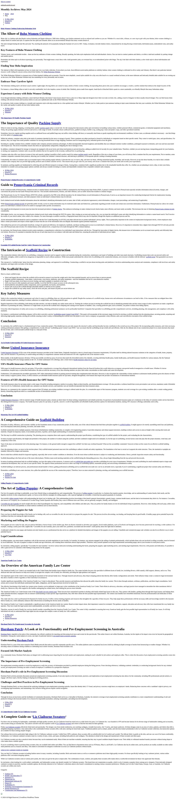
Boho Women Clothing (36, 33)
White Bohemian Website (52, 72)
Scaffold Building (52, 420)
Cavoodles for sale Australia (10, 504)
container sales (17, 135)
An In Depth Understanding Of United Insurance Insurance (21, 343)
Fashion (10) (9, 774)
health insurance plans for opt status (85, 360)
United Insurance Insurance (29, 347)
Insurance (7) (9, 777)
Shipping (8, 112)
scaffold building (125, 424)
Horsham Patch (12, 629)
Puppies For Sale (10, 477)
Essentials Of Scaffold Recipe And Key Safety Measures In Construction (25, 245)
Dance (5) (8, 783)
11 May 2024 (9, 615)
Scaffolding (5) (10, 785)
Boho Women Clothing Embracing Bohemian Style (18, 28)
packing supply (45, 128)
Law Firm (8, 555)
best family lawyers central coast (46, 592)
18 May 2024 (9, 474)
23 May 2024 (9, 333)
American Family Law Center (11, 560)
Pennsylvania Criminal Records (36, 185)
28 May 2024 (9, 170)
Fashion (7, 23)
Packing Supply (50, 123)
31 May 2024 (9, 19)
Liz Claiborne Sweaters (49, 716)
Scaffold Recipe (37, 250)
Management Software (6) (13, 781)
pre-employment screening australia (64, 636)
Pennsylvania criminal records (14, 204)
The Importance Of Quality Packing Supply (16, 118)
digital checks (57, 209)
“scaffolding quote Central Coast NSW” (66, 314)
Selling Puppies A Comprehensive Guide (15, 483)
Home (7, 14)
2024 (12, 14)
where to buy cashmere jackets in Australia (14, 750)
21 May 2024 (9, 405)
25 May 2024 (9, 235)
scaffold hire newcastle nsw (84, 461)
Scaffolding (8, 239)
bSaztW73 (8, 21)
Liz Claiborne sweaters (63, 723)
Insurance (8, 337)
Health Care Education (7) (13, 775)
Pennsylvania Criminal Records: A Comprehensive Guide (20, 180)
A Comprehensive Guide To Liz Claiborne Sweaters (19, 712)
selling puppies (88, 493)
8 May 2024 (9, 702)
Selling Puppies (26, 488)
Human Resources (11, 174)
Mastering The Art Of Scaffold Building (14, 415)
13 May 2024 (9, 551)
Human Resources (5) (12, 788)
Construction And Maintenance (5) (16, 790)
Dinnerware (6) (10, 779)
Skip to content (5, 2)
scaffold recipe (150, 257)
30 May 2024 (9, 108)
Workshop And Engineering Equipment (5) (19, 786)
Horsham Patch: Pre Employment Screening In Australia (20, 624)
